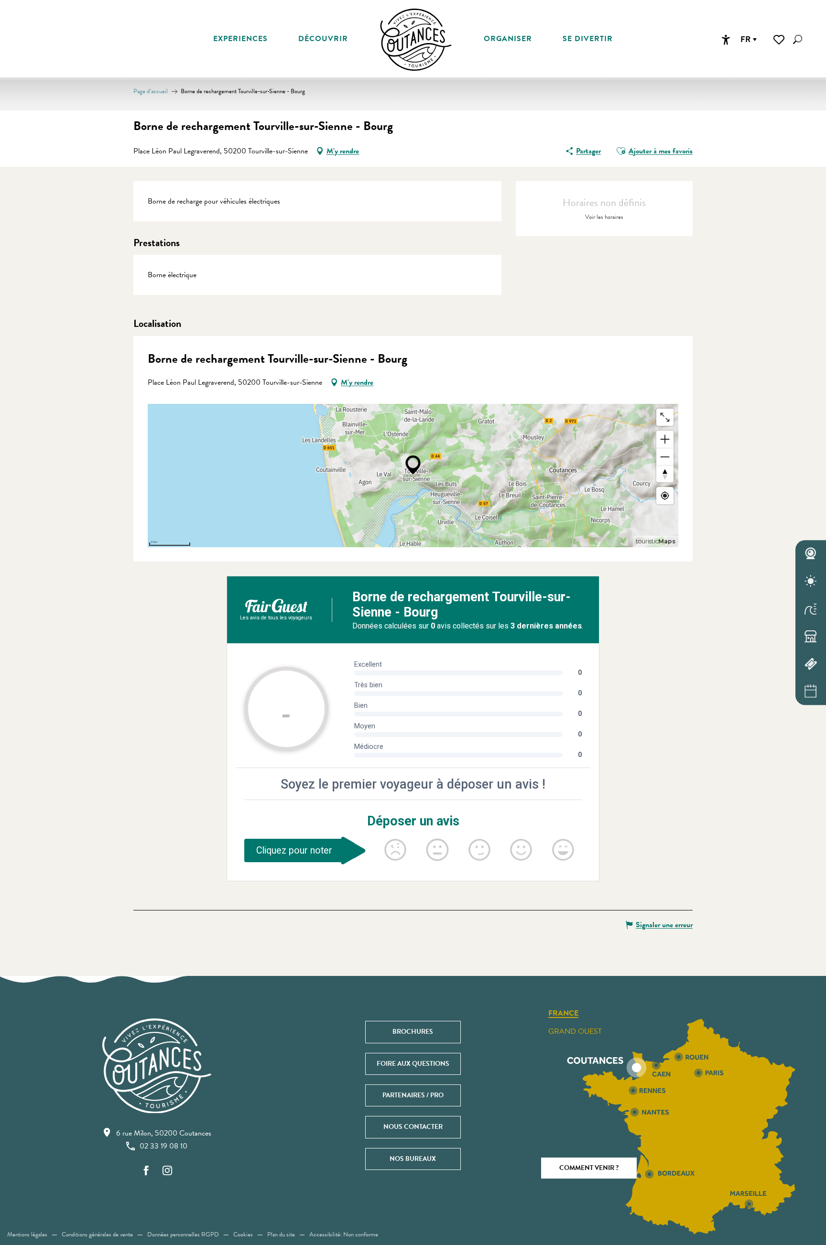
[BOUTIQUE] (810, 636)
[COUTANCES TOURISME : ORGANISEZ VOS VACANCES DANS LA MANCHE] (416, 40)
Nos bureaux (413, 1159)
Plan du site (281, 1234)
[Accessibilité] (725, 39)
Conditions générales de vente (97, 1234)
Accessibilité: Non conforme (343, 1234)
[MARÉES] (810, 609)
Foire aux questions (413, 1064)
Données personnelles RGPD (183, 1234)
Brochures (412, 1032)
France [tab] (563, 1013)
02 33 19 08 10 (163, 1146)
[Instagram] (167, 1171)
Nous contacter (413, 1127)
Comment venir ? (589, 1168)
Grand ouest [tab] (575, 1031)
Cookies (243, 1234)
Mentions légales (27, 1234)
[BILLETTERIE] (810, 664)
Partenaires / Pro (413, 1095)
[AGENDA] (810, 691)
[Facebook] (146, 1171)
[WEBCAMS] (810, 554)
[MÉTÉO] (810, 581)
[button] (797, 39)
